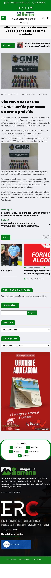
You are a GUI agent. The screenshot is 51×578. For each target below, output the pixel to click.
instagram (33, 451)
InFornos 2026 (11, 559)
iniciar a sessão (14, 296)
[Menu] (3, 18)
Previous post (6, 210)
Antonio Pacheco (11, 268)
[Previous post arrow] (49, 212)
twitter (34, 447)
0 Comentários (29, 94)
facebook (18, 447)
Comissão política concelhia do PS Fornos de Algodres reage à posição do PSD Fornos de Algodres (22, 272)
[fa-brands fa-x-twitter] (22, 8)
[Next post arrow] (49, 224)
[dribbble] (25, 8)
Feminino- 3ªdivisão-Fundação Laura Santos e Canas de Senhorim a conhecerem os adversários (24, 214)
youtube (26, 456)
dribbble (17, 451)
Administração (24, 559)
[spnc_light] (48, 19)
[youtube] (31, 8)
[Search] (43, 18)
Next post (5, 220)
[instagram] (28, 8)
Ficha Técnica (36, 559)
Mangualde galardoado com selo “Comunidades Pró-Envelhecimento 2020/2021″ (19, 224)
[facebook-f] (19, 8)
